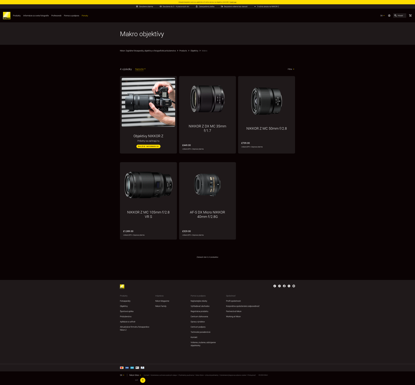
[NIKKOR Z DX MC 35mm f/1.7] (207, 99)
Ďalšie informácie (148, 146)
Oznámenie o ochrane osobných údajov (164, 375)
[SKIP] (142, 380)
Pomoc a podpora (71, 15)
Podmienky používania (186, 375)
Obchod (272, 152)
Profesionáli (56, 15)
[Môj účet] (389, 15)
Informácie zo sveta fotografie (36, 15)
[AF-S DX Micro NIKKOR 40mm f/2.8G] (207, 185)
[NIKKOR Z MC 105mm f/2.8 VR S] (148, 185)
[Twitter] (289, 286)
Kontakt (146, 375)
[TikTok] (274, 286)
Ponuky (85, 15)
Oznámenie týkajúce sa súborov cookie (233, 375)
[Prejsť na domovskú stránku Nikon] (6, 15)
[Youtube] (293, 286)
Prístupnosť (252, 375)
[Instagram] (279, 286)
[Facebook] (284, 286)
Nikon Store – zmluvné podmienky (207, 375)
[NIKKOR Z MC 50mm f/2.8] (266, 101)
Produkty (17, 15)
